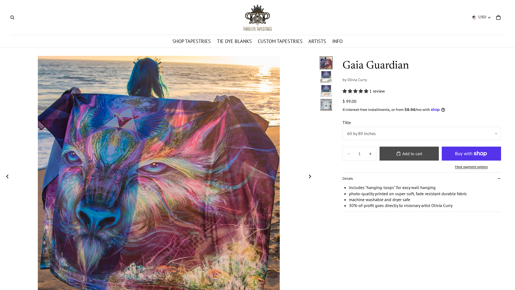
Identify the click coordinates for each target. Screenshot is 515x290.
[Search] (12, 17)
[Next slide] (311, 177)
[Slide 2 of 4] (326, 77)
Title (347, 122)
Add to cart (412, 153)
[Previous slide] (6, 177)
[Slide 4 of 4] (326, 105)
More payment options (471, 166)
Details (348, 178)
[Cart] (498, 17)
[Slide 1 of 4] (326, 63)
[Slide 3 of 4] (326, 91)
